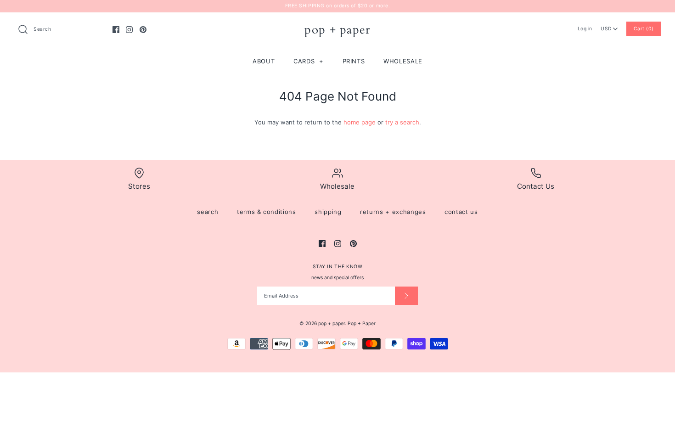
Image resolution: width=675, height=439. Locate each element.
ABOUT (264, 61)
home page (359, 122)
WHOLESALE (402, 61)
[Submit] (406, 296)
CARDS (308, 61)
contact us (461, 211)
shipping (328, 211)
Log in (585, 29)
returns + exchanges (393, 211)
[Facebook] (115, 29)
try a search (402, 122)
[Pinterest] (143, 29)
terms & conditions (266, 211)
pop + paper (331, 323)
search (207, 211)
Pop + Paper (362, 323)
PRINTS (354, 61)
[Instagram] (129, 29)
